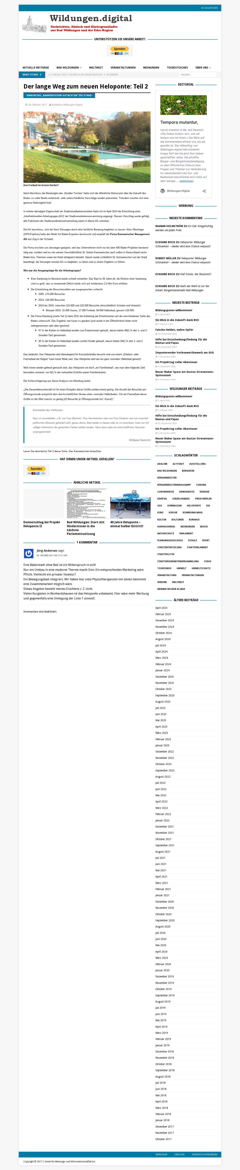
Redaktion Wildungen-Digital (67, 104)
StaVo (207, 561)
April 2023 (161, 726)
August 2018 (162, 1076)
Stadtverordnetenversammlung (178, 561)
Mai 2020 (160, 945)
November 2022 (164, 757)
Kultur (161, 519)
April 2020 (161, 951)
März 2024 (161, 657)
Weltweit (178, 582)
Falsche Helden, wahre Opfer (174, 329)
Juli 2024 (160, 645)
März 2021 (161, 882)
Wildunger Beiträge (186, 389)
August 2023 (162, 701)
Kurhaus (194, 519)
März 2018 (161, 1107)
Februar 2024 (163, 664)
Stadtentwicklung (169, 547)
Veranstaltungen (123, 67)
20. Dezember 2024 (167, 347)
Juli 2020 (160, 932)
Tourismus (164, 568)
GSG (159, 505)
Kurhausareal (166, 526)
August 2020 (162, 926)
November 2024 (164, 626)
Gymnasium (174, 505)
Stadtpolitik (165, 554)
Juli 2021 (160, 857)
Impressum (161, 1154)
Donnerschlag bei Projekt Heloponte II (41, 524)
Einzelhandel (181, 498)
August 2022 (162, 776)
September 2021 (165, 845)
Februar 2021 (163, 889)
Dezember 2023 (164, 676)
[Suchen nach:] (198, 74)
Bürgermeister (167, 477)
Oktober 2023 (163, 689)
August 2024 (162, 639)
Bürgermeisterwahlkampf (174, 485)
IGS (208, 505)
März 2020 (161, 957)
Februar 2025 (163, 614)
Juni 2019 (160, 1014)
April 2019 (161, 1026)
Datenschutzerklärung (205, 1154)
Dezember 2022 (164, 751)
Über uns (202, 67)
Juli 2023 (160, 707)
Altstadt (178, 464)
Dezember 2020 (164, 901)
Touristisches (177, 67)
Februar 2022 (163, 814)
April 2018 (161, 1101)
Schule (192, 540)
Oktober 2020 (163, 914)
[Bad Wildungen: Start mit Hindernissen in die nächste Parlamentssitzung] (87, 503)
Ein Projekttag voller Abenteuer (176, 362)
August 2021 (162, 851)
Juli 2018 (160, 1082)
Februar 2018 (163, 1114)
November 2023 (164, 682)
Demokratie (186, 491)
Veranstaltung (166, 575)
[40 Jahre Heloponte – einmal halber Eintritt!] (130, 503)
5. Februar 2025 (165, 324)
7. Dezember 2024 (167, 357)
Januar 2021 (162, 895)
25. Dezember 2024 (167, 334)
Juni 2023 (160, 714)
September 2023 (165, 695)
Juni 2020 (160, 939)
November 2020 (164, 907)
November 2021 (164, 832)
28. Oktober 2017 (37, 104)
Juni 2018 (160, 1088)
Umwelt (181, 568)
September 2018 (165, 1070)
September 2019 (165, 995)
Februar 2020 (163, 964)
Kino (160, 512)
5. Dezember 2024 (167, 366)
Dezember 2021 (164, 826)
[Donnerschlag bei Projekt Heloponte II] (43, 503)
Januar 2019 (162, 1045)
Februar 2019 (163, 1039)
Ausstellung (197, 464)
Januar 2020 (162, 970)
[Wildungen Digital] (77, 31)
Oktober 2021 (163, 839)
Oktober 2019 (163, 989)
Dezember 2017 (164, 1126)
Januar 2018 (162, 1120)
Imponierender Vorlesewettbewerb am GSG (184, 352)
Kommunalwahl (193, 512)
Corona (201, 485)
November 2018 (164, 1057)
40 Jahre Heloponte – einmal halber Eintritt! (126, 524)
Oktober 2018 (163, 1064)
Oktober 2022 (163, 764)
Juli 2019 (160, 1007)
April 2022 (161, 801)
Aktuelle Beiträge (35, 67)
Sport (206, 540)
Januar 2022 (162, 820)
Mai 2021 (160, 870)
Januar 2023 (162, 745)
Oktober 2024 (163, 632)
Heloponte (194, 505)
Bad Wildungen (68, 67)
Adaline (162, 464)
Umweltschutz (201, 568)
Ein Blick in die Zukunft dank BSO (177, 320)
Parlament (186, 533)
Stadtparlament (197, 547)
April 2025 (161, 607)
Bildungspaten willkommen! (173, 310)
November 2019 (164, 982)
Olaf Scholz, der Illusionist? (195, 274)
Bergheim (188, 471)
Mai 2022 (160, 795)
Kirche (173, 512)
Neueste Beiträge (186, 302)
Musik (204, 526)
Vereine (162, 582)
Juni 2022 (160, 789)
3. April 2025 (164, 314)
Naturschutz (165, 533)
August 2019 (162, 1001)
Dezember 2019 (164, 976)
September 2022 (165, 770)
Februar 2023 (163, 739)
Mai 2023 (160, 720)
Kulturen (178, 519)
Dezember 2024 (164, 620)
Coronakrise (165, 491)
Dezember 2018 (164, 1051)
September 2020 (165, 920)
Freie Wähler (203, 498)
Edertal (162, 498)
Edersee (204, 491)
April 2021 (161, 876)
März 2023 (161, 732)
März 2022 (161, 807)
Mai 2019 (160, 1020)
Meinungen (151, 67)
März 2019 (161, 1032)
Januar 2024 (162, 670)
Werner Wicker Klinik (171, 589)
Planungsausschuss (170, 540)
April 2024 (161, 651)
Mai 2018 (160, 1095)
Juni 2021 (160, 864)
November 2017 (164, 1132)
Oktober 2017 (163, 1139)
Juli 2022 (160, 782)
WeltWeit (96, 67)
